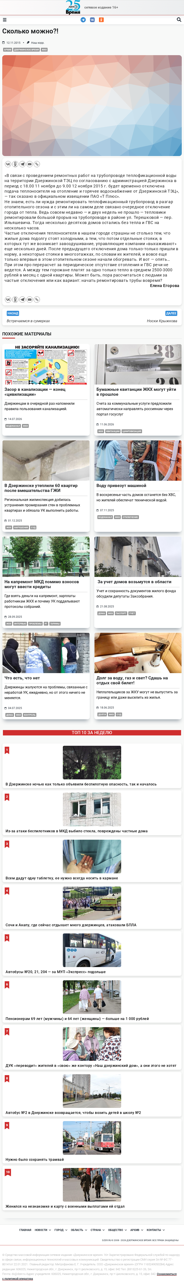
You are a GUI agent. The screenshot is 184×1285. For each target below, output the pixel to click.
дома (101, 613)
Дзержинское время (26, 49)
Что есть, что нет (22, 678)
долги (102, 714)
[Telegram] (22, 164)
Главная (25, 1230)
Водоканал (13, 426)
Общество (115, 1230)
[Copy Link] (37, 164)
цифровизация (132, 431)
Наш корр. (37, 42)
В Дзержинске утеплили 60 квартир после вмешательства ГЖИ (41, 488)
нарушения (21, 527)
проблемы (35, 623)
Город (59, 1230)
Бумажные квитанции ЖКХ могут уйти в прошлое (136, 392)
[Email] (29, 164)
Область (77, 1230)
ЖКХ (44, 49)
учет (132, 613)
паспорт (121, 613)
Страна (96, 1230)
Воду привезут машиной (121, 485)
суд (33, 527)
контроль (29, 715)
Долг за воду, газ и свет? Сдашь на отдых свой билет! (132, 680)
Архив (7, 49)
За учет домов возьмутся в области (133, 581)
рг (46, 623)
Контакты (154, 1230)
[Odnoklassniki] (15, 164)
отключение (130, 517)
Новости (41, 1230)
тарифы (55, 623)
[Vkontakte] (8, 164)
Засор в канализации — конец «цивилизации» (35, 392)
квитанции (113, 431)
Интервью (20, 623)
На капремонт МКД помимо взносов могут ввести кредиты (41, 584)
